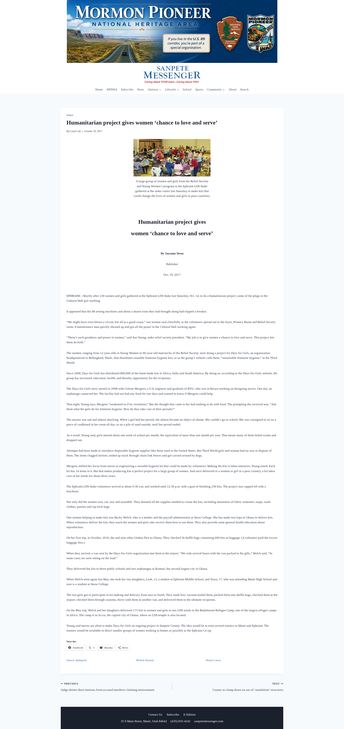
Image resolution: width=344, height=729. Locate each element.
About (232, 89)
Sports (199, 89)
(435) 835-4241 (181, 721)
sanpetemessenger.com (208, 721)
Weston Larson (213, 660)
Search (244, 89)
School (187, 89)
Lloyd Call (75, 131)
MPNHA (112, 89)
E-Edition (189, 714)
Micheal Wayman (145, 660)
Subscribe (127, 89)
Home (99, 89)
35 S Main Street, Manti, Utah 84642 (144, 721)
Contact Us (155, 714)
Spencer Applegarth (76, 660)
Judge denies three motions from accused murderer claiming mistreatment (107, 687)
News (140, 89)
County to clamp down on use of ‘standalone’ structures (247, 687)
